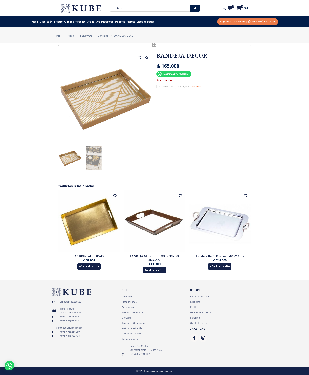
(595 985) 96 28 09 (263, 21)
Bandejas (103, 36)
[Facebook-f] (194, 338)
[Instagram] (203, 338)
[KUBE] (81, 8)
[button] (147, 58)
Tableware (86, 36)
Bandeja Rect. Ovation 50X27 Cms (220, 256)
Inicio (59, 36)
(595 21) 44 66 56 (234, 21)
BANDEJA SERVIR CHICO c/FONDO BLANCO (154, 258)
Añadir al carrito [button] (89, 266)
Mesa (71, 36)
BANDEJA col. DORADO (89, 256)
